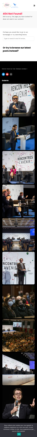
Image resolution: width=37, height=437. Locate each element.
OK (19, 434)
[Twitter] (3, 74)
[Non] (35, 430)
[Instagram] (11, 74)
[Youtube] (7, 74)
